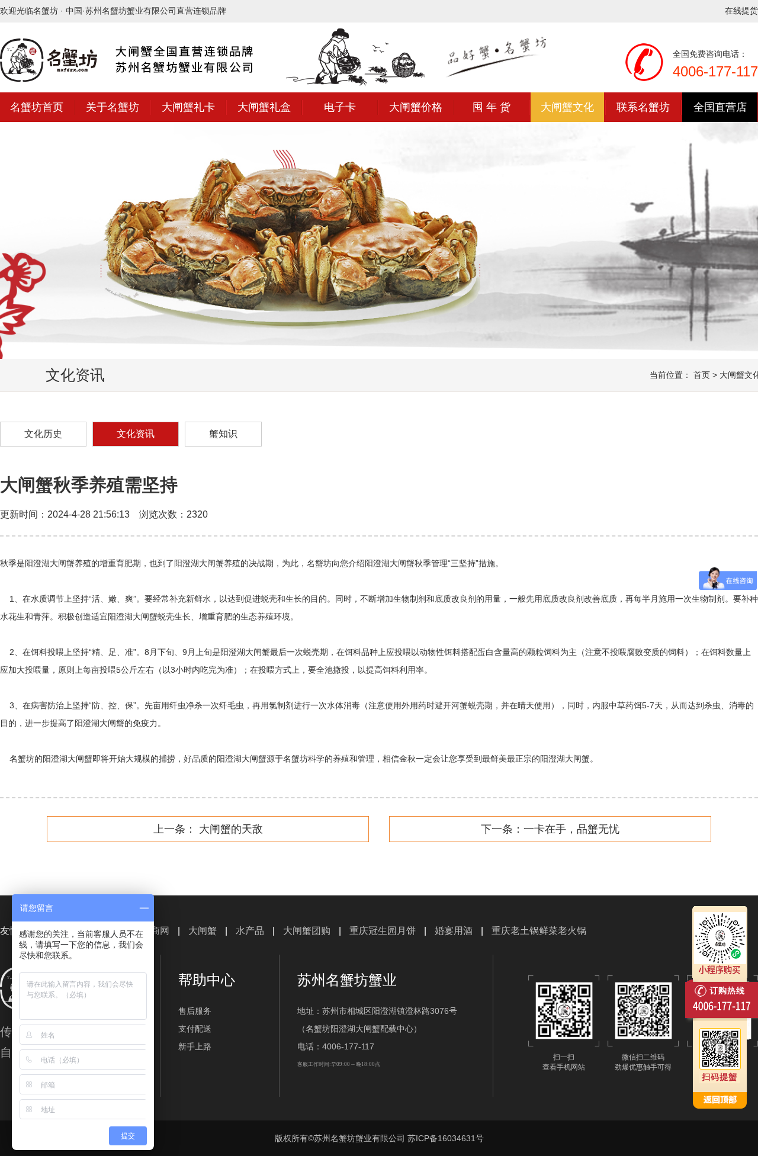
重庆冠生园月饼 (382, 931)
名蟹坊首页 (36, 107)
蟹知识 (223, 434)
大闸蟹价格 (415, 107)
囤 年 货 (491, 107)
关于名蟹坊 (112, 107)
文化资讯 (136, 434)
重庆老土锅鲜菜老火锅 (539, 931)
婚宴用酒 (454, 931)
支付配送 (194, 1028)
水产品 (250, 931)
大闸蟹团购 (306, 931)
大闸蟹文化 (567, 107)
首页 (701, 375)
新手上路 (194, 1046)
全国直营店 (720, 107)
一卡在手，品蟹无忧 (571, 829)
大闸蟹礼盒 (264, 107)
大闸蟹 (202, 931)
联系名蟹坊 (643, 107)
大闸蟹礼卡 (188, 107)
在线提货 (741, 10)
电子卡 (340, 107)
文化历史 (43, 434)
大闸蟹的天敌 (229, 829)
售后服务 (194, 1011)
